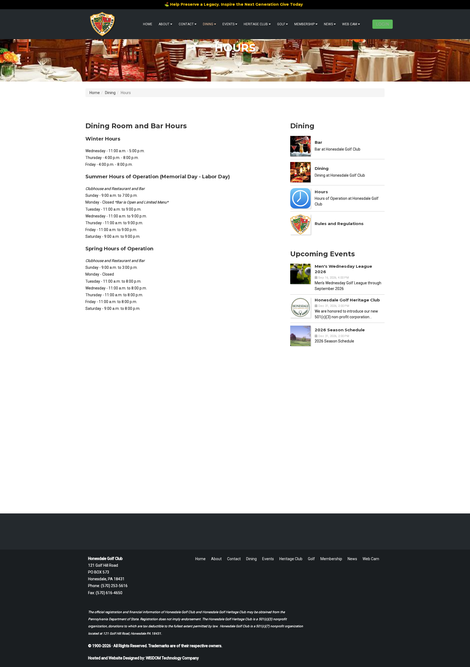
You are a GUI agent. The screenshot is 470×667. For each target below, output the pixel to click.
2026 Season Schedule (340, 329)
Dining (208, 24)
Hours (321, 191)
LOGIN (382, 24)
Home (147, 24)
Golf (281, 24)
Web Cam (349, 24)
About (164, 24)
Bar (318, 142)
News (328, 24)
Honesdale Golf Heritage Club (347, 300)
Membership (304, 24)
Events (228, 24)
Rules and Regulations (339, 223)
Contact (186, 24)
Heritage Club (256, 24)
